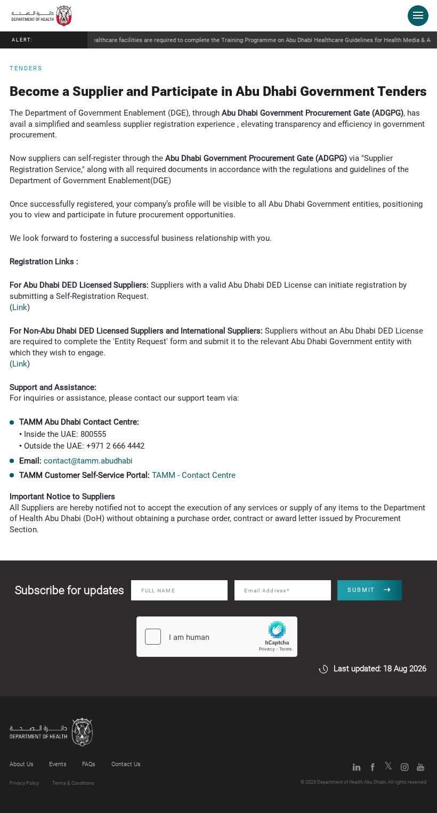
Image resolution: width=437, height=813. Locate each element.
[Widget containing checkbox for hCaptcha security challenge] (216, 636)
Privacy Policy (24, 783)
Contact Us (126, 764)
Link (19, 307)
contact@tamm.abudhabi (88, 461)
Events (58, 764)
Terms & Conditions (73, 783)
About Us (22, 764)
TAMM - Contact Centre (194, 475)
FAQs (88, 764)
